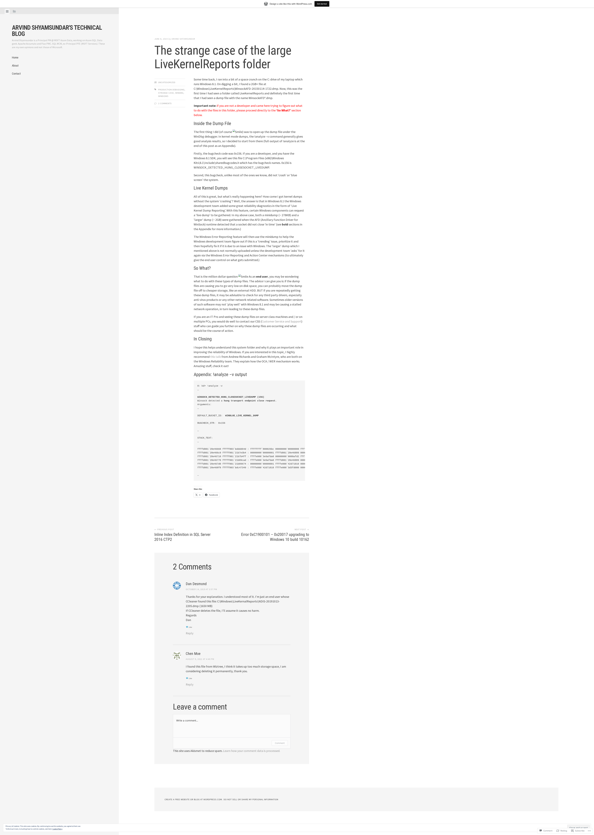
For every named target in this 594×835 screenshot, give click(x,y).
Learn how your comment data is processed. (251, 751)
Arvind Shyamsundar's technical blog (57, 30)
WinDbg (179, 92)
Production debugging (171, 89)
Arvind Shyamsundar (183, 38)
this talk (215, 357)
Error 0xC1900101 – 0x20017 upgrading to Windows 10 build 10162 (275, 535)
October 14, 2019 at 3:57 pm (201, 589)
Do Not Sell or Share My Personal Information (251, 799)
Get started (322, 4)
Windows (163, 96)
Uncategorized (166, 82)
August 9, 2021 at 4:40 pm (200, 659)
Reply (189, 633)
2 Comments (165, 103)
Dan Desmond (196, 584)
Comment (280, 743)
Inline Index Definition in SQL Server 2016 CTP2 (182, 535)
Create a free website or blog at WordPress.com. (194, 799)
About (15, 65)
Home (15, 57)
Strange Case (166, 92)
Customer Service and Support (281, 321)
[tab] (7, 11)
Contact (16, 73)
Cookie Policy (57, 829)
